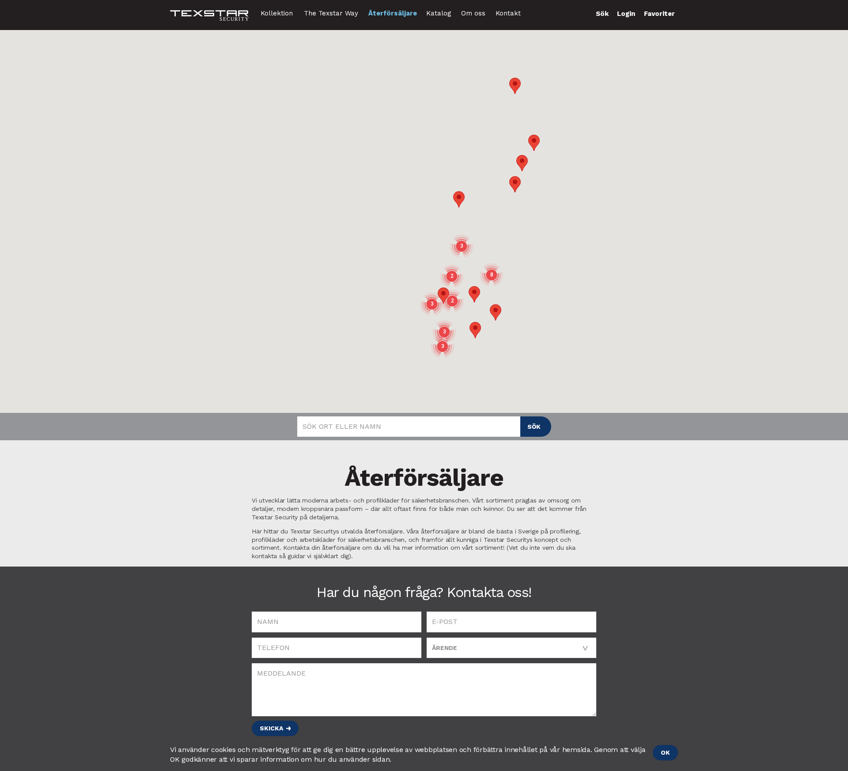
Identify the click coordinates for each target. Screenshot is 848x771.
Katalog (438, 13)
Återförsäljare (392, 13)
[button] (495, 312)
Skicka (271, 728)
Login (626, 14)
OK (665, 752)
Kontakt (508, 13)
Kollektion (277, 13)
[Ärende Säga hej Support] (511, 647)
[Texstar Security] (209, 16)
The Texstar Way (331, 13)
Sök (534, 426)
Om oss (473, 13)
